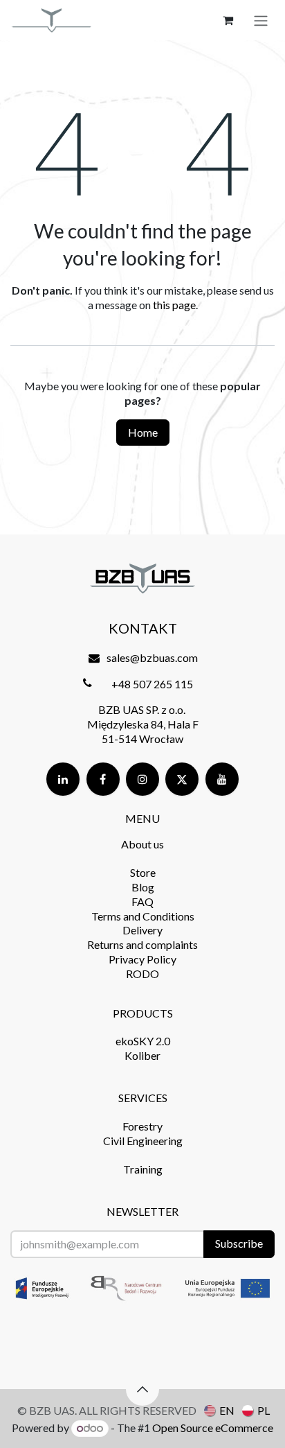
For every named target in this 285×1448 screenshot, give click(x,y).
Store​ (143, 872)
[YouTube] (222, 779)
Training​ (143, 1169)
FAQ (142, 901)
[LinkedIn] (63, 779)
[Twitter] (182, 779)
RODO (142, 973)
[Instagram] (142, 779)
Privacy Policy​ (142, 959)
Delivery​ (142, 929)
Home (143, 432)
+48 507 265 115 (152, 683)
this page (174, 304)
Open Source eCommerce (212, 1427)
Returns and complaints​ (142, 944)
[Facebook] (103, 779)
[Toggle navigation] (261, 20)
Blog (142, 886)
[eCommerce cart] (227, 20)
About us (142, 844)
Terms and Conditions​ (142, 916)
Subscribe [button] (239, 1243)
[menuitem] (219, 1410)
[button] (142, 1389)
